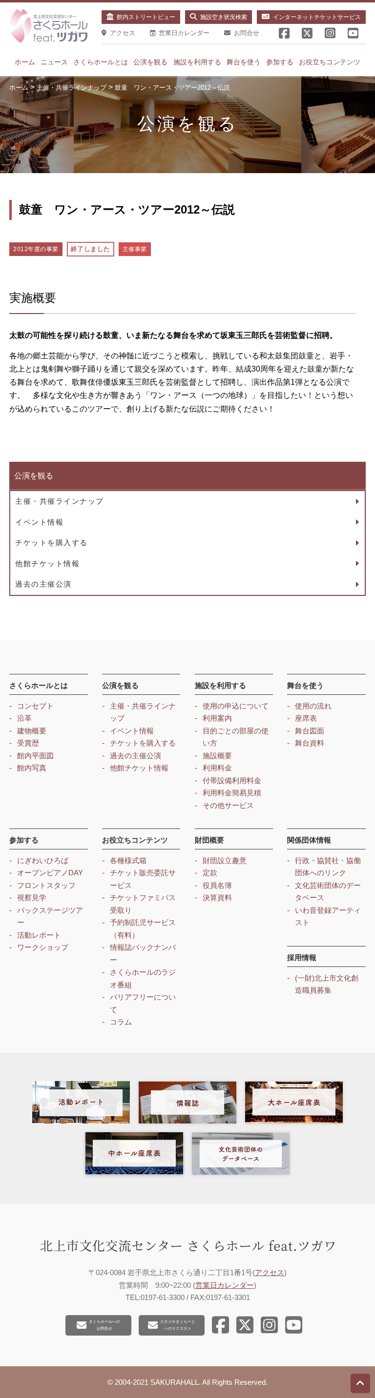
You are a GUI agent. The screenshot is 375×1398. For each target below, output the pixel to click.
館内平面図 (35, 755)
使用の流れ (313, 706)
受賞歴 (28, 743)
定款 (210, 872)
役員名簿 (217, 885)
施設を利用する (197, 62)
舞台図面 (309, 731)
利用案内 (217, 718)
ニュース (54, 62)
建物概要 (31, 731)
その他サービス (228, 805)
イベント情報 (39, 522)
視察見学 (31, 897)
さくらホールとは (100, 62)
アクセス (269, 1272)
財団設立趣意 (225, 860)
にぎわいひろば (42, 860)
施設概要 (217, 755)
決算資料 (217, 897)
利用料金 (217, 768)
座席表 (306, 718)
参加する (279, 62)
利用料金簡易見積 (232, 792)
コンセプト (35, 706)
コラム (121, 1022)
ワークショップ (42, 947)
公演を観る (150, 62)
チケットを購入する (51, 542)
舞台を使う (244, 62)
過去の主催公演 (43, 584)
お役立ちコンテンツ (329, 62)
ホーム (25, 62)
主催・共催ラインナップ (59, 501)
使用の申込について (236, 706)
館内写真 (31, 768)
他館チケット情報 (47, 563)
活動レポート (39, 935)
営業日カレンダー (224, 1285)
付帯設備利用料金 (232, 780)
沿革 (24, 718)
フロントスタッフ (46, 885)
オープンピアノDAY (50, 872)
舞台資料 (309, 743)
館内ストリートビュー (146, 17)
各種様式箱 (128, 860)
